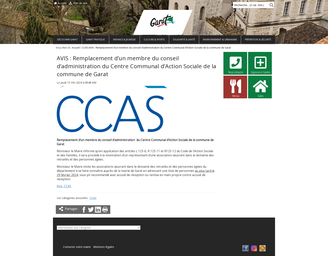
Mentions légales (103, 247)
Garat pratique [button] (95, 39)
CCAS (85, 47)
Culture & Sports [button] (154, 39)
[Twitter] (91, 213)
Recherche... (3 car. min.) (249, 5)
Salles (260, 96)
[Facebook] (84, 213)
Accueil (61, 3)
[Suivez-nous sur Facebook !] (245, 250)
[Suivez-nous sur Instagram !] (254, 250)
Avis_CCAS (64, 186)
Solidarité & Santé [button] (184, 39)
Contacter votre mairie (77, 247)
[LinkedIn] (98, 213)
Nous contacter (235, 72)
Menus (235, 96)
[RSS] (262, 250)
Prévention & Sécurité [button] (258, 39)
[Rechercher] (270, 5)
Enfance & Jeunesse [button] (124, 39)
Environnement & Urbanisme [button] (220, 39)
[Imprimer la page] (105, 213)
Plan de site (79, 3)
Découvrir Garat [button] (67, 39)
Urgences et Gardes (260, 72)
